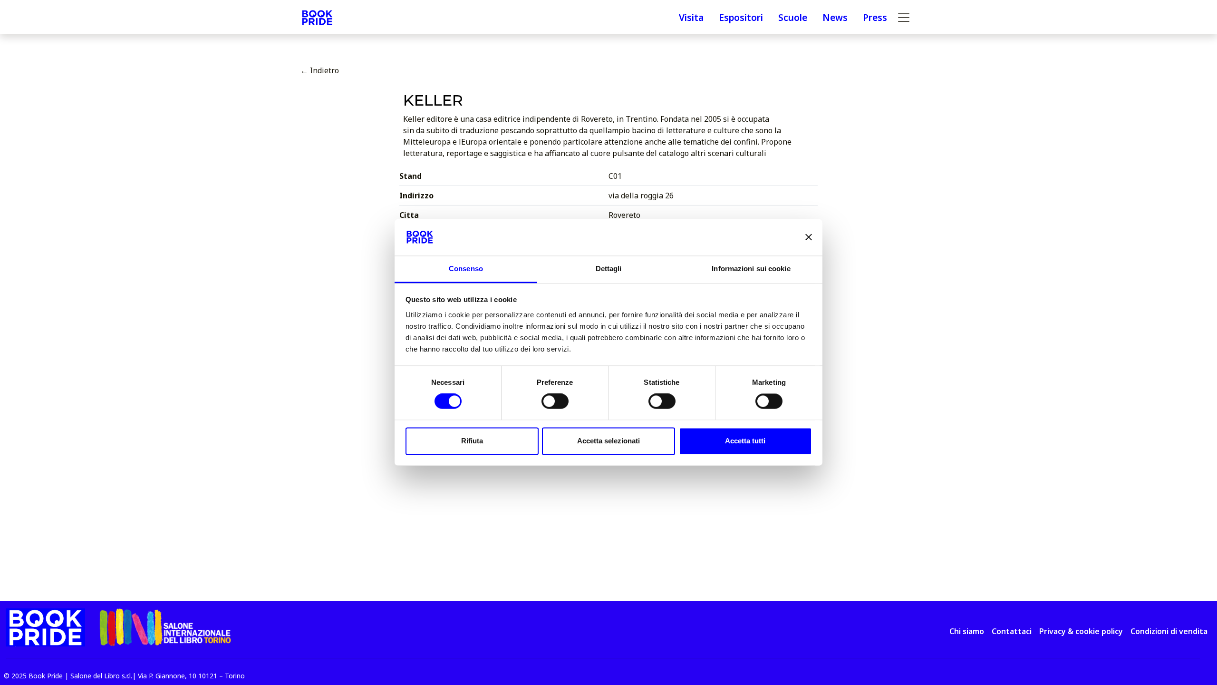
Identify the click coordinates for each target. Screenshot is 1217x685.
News (835, 17)
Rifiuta (472, 441)
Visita (691, 17)
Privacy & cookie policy (1081, 631)
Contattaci (1012, 631)
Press (875, 17)
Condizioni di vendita (1168, 631)
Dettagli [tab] (609, 268)
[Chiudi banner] (808, 237)
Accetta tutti (745, 441)
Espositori (741, 17)
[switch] (555, 401)
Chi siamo (966, 631)
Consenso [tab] (466, 268)
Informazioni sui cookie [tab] (751, 268)
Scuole (792, 17)
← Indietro (319, 70)
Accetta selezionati (608, 441)
